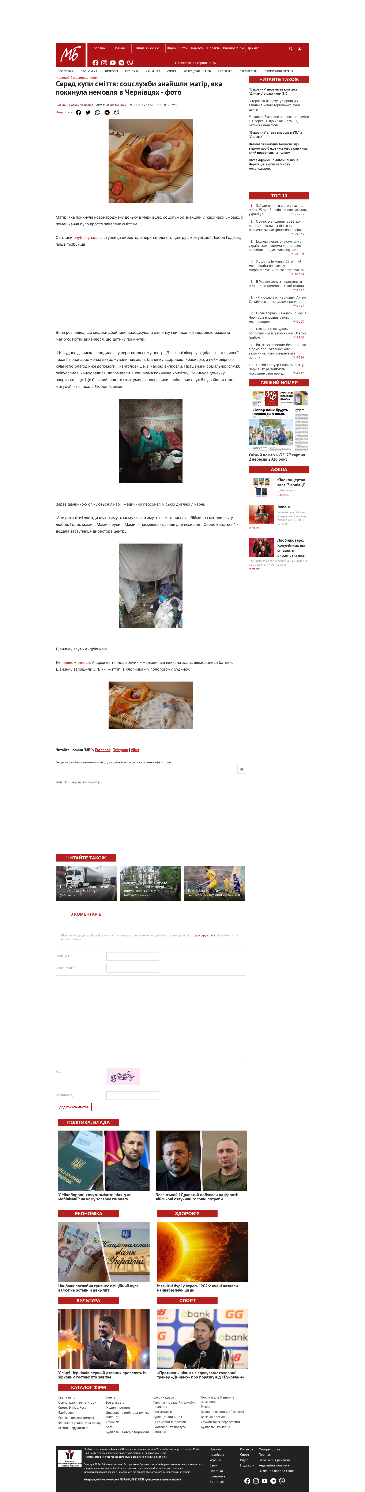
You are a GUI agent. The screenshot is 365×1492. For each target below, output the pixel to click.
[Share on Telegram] (107, 112)
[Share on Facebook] (78, 112)
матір (96, 782)
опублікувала (86, 237)
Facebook (102, 750)
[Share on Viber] (116, 112)
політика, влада (88, 1122)
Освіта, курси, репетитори (77, 1403)
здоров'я (187, 1213)
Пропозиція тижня (278, 71)
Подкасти (197, 48)
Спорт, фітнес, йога (72, 1408)
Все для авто (115, 1403)
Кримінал (153, 71)
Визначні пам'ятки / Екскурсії (222, 1412)
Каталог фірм (233, 48)
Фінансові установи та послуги (81, 1423)
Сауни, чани (114, 1422)
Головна (99, 48)
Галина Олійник (116, 105)
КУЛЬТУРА (88, 1300)
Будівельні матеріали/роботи (127, 1432)
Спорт (171, 71)
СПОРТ (187, 1300)
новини (62, 105)
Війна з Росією (147, 48)
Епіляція (159, 1432)
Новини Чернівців (81, 105)
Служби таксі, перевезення (221, 1422)
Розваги (206, 1407)
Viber (135, 750)
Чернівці (70, 782)
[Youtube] (113, 62)
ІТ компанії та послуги (169, 1422)
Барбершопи (68, 1413)
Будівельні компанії (215, 1427)
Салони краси (163, 1398)
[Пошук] (291, 48)
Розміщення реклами (274, 1460)
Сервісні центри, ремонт (76, 1418)
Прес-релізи (248, 71)
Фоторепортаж (270, 1449)
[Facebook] (95, 62)
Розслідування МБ (197, 71)
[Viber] (130, 62)
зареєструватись (204, 935)
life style (225, 71)
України (215, 1460)
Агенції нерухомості (73, 1428)
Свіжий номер (279, 382)
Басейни (112, 1427)
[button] (300, 48)
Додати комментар (73, 1107)
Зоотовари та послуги (169, 1427)
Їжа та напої (67, 1398)
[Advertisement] (151, 284)
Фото (183, 48)
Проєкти (213, 48)
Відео (171, 48)
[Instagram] (104, 62)
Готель (110, 1398)
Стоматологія (163, 1412)
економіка (88, 1213)
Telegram (120, 750)
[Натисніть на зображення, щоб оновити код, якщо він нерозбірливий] (123, 1084)
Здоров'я (111, 71)
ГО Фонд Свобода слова (276, 1471)
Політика (66, 71)
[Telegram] (121, 62)
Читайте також (279, 79)
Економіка (89, 71)
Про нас (253, 48)
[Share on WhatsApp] (97, 112)
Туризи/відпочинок (167, 1417)
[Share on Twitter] (88, 112)
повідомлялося (75, 662)
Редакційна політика (274, 1466)
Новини (119, 48)
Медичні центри (118, 1408)
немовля (84, 782)
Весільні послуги (213, 1417)
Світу (213, 1466)
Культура (132, 71)
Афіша (279, 469)
